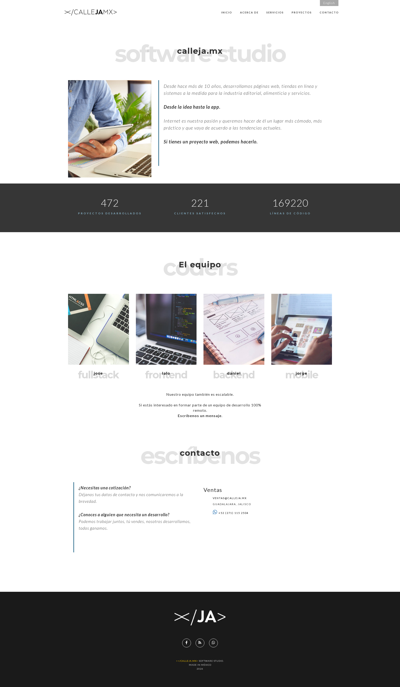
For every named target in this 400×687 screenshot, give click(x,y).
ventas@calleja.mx (230, 498)
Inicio (226, 12)
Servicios (275, 12)
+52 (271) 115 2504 (233, 512)
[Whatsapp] (213, 643)
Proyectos (302, 12)
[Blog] (200, 643)
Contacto (329, 12)
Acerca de (249, 12)
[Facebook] (186, 643)
